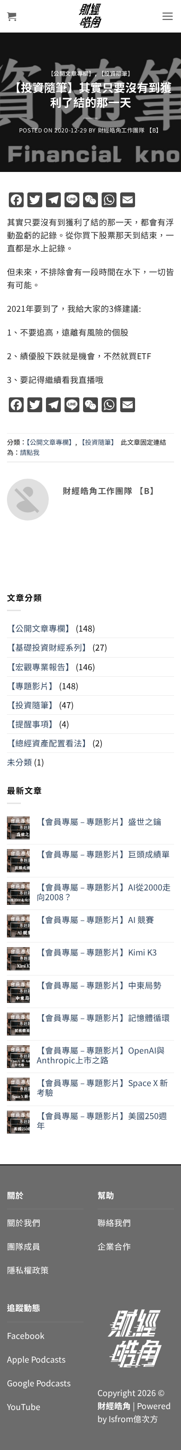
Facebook (26, 1335)
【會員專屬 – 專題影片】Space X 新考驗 (102, 1087)
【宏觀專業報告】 (40, 666)
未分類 (19, 762)
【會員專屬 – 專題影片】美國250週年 (102, 1120)
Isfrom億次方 (133, 1418)
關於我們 (23, 1222)
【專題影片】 (32, 686)
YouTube (23, 1406)
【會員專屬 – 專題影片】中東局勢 (99, 985)
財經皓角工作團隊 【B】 (130, 130)
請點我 (29, 452)
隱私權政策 (28, 1270)
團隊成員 (23, 1246)
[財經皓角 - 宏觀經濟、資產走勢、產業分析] (90, 16)
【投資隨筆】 (116, 73)
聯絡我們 (114, 1222)
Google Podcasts (39, 1383)
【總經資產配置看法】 (48, 743)
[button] (11, 16)
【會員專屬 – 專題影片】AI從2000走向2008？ (104, 892)
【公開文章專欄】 (71, 73)
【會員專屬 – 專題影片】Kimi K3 (97, 952)
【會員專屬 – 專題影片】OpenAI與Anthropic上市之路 (101, 1055)
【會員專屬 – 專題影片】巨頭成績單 (103, 854)
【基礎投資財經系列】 (48, 647)
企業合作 (114, 1246)
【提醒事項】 (32, 724)
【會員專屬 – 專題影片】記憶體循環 (103, 1017)
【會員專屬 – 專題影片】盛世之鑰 (99, 821)
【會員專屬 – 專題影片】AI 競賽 (95, 919)
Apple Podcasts (36, 1359)
